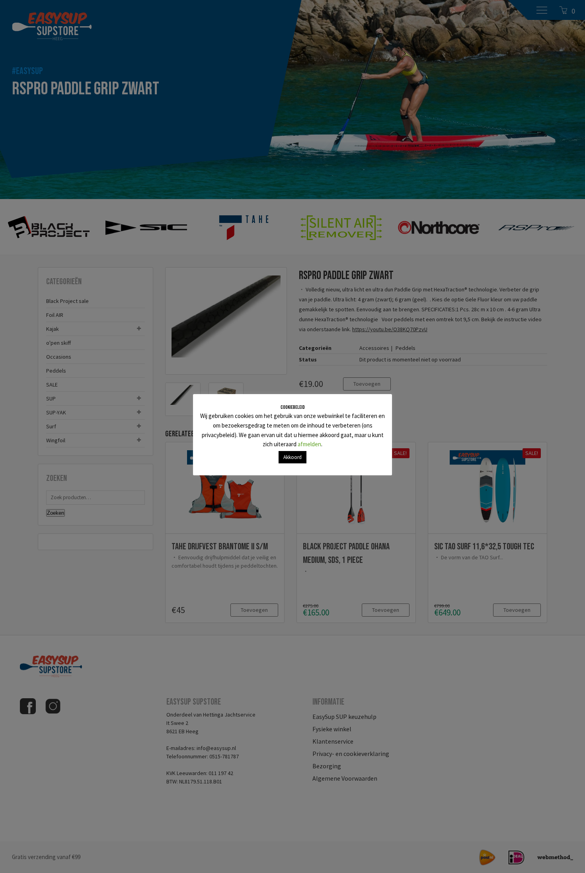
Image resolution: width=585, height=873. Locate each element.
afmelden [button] (309, 444)
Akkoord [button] (292, 457)
